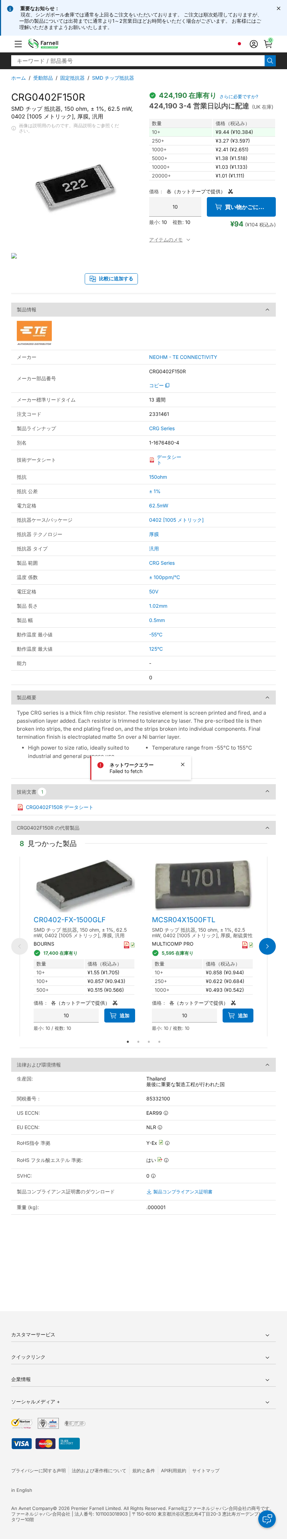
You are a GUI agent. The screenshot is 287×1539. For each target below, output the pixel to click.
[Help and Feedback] (267, 1519)
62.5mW (158, 505)
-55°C (155, 634)
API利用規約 (173, 1470)
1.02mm (158, 606)
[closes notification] (278, 8)
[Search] (270, 60)
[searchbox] (138, 60)
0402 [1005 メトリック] (176, 520)
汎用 (154, 548)
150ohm (158, 477)
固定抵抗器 (72, 78)
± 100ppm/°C (164, 577)
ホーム (18, 78)
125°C (156, 649)
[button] (18, 44)
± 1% (155, 491)
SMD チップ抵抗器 (113, 78)
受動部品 (43, 78)
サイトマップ (205, 1470)
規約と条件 (143, 1470)
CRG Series (162, 428)
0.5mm (157, 620)
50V (154, 591)
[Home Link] (54, 44)
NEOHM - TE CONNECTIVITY (183, 357)
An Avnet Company (32, 1508)
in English (21, 1490)
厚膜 (154, 534)
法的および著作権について (99, 1470)
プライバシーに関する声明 (38, 1470)
